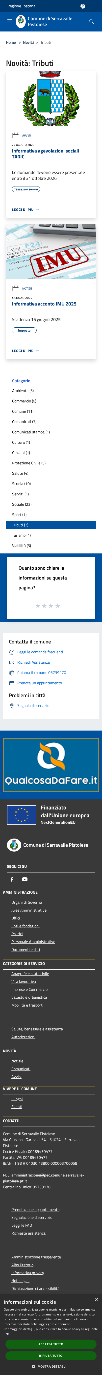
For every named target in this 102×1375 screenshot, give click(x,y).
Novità (28, 42)
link (6, 1334)
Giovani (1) (21, 453)
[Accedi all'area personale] (83, 6)
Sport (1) (19, 515)
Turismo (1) (21, 535)
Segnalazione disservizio (31, 1217)
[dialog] (51, 1334)
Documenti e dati (25, 949)
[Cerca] (92, 22)
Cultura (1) (21, 442)
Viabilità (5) (21, 546)
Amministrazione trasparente (36, 1257)
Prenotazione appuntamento (35, 1209)
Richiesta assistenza (28, 1233)
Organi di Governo (26, 902)
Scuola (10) (21, 484)
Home (11, 42)
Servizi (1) (20, 494)
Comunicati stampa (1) (31, 432)
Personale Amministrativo (33, 942)
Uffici (15, 918)
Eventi (16, 1107)
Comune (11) (22, 411)
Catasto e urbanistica (29, 997)
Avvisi (26, 135)
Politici (17, 934)
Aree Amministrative (29, 910)
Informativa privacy (27, 1273)
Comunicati (20, 1069)
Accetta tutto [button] (50, 1344)
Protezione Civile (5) (29, 463)
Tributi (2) (20, 525)
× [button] (96, 1299)
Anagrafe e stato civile (30, 974)
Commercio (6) (24, 401)
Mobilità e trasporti (27, 1005)
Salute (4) (20, 473)
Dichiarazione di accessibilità (35, 1288)
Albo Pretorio (22, 1265)
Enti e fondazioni (25, 926)
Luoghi (17, 1099)
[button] (50, 1366)
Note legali (20, 1280)
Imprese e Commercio (29, 989)
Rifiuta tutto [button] (51, 1356)
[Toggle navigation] (10, 21)
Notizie (27, 288)
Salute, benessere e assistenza (37, 1029)
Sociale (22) (21, 504)
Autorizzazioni (23, 1037)
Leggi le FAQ (21, 1225)
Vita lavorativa (23, 981)
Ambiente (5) (23, 391)
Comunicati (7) (24, 422)
